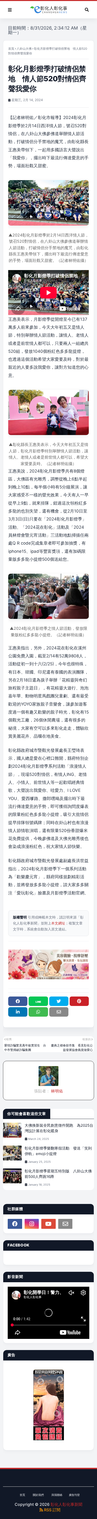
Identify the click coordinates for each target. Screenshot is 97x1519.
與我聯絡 (56, 1495)
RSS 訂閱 (51, 1509)
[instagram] (32, 1224)
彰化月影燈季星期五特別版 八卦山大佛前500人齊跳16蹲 (58, 1174)
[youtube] (48, 1224)
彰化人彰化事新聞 (66, 1504)
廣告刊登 (74, 1495)
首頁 (11, 48)
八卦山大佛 (24, 48)
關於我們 (38, 1495)
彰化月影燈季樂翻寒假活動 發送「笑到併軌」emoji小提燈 (58, 1151)
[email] (65, 1224)
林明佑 (56, 1090)
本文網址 (58, 923)
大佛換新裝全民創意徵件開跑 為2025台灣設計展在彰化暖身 (59, 1128)
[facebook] (15, 1224)
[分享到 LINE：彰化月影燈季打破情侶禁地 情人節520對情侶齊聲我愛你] (38, 1001)
